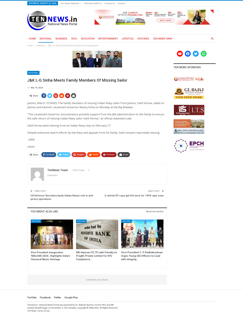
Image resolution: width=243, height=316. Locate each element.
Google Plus (71, 297)
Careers (122, 3)
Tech (74, 38)
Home (32, 38)
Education (88, 38)
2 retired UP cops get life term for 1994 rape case (134, 195)
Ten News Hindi (162, 38)
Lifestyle (128, 38)
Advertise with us (93, 3)
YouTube (32, 297)
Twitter (57, 297)
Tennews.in (32, 304)
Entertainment (108, 38)
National (46, 38)
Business (61, 38)
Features (143, 38)
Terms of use (43, 310)
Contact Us (109, 3)
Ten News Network (70, 3)
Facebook (45, 297)
